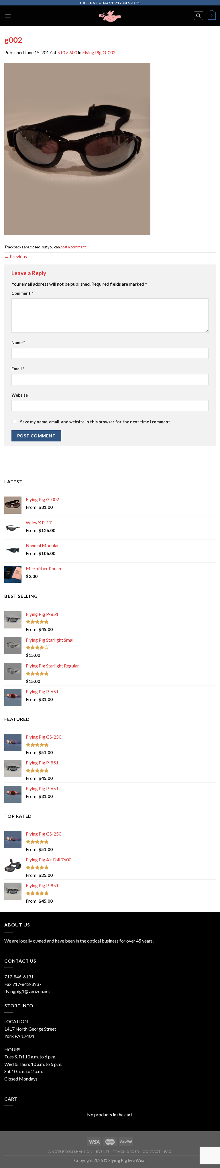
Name (18, 342)
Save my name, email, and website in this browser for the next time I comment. (95, 421)
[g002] (77, 148)
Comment (22, 293)
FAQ (168, 1151)
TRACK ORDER (126, 1151)
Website (19, 395)
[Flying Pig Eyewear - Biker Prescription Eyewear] (110, 16)
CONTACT (151, 1151)
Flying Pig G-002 (98, 52)
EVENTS (103, 1151)
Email (17, 368)
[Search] (198, 15)
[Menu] (7, 16)
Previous (15, 256)
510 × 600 (67, 52)
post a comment (73, 247)
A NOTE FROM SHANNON (70, 1151)
